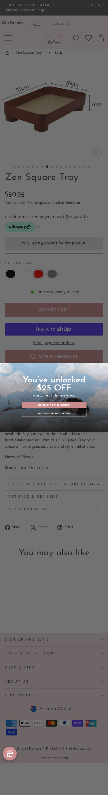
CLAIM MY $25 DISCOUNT (54, 405)
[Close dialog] (3, 366)
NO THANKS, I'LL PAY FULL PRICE (54, 413)
